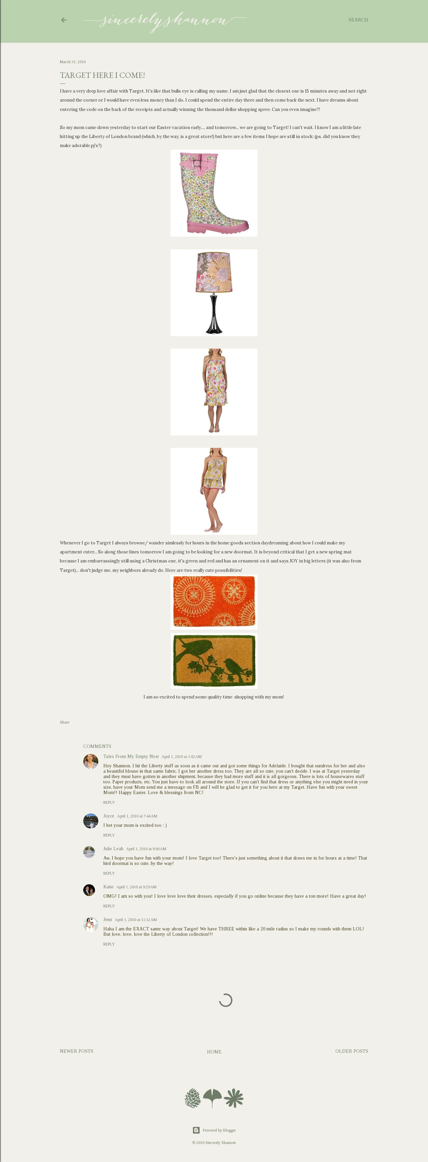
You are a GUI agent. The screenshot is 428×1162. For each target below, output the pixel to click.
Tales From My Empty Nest (131, 756)
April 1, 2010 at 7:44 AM (137, 816)
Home (214, 1051)
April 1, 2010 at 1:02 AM (182, 756)
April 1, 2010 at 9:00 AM (146, 849)
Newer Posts (76, 1051)
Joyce (108, 815)
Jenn (107, 919)
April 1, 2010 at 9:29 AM (136, 887)
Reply (109, 802)
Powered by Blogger (219, 1130)
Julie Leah (113, 848)
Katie (108, 886)
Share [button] (64, 722)
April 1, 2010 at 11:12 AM (136, 919)
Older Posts (351, 1051)
